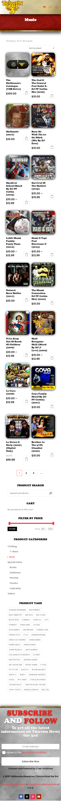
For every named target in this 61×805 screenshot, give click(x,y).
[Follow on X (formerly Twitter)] (27, 796)
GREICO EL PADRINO (17, 640)
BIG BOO (29, 615)
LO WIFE (36, 654)
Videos (11, 593)
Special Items (15, 562)
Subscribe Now (30, 761)
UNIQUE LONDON (31, 689)
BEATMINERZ (34, 610)
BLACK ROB (14, 619)
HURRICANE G (14, 644)
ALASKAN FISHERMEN (17, 610)
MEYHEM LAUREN (30, 659)
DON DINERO (14, 630)
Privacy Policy (35, 784)
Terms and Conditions (14, 784)
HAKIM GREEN (34, 640)
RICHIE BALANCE (39, 669)
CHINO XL (37, 619)
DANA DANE (25, 625)
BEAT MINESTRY (15, 615)
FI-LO (26, 635)
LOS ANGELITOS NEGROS (19, 654)
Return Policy (51, 784)
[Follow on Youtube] (38, 796)
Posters (14, 583)
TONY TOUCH (15, 689)
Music (12, 556)
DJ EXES (36, 625)
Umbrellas (15, 588)
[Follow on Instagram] (32, 796)
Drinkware (15, 572)
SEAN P (22, 674)
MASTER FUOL (14, 659)
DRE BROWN (28, 630)
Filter (12, 529)
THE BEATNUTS (15, 684)
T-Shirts (14, 551)
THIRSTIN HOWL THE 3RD (35, 684)
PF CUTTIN (13, 669)
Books (13, 567)
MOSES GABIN (31, 664)
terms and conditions (34, 752)
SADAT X (12, 674)
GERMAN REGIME (38, 635)
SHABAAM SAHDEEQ (37, 674)
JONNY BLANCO (15, 649)
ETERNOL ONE (42, 630)
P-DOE (43, 664)
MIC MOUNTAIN (15, 664)
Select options (26, 202)
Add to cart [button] (26, 93)
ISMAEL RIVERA (30, 644)
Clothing (12, 546)
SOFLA (11, 679)
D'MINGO (13, 625)
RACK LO (25, 669)
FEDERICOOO (14, 635)
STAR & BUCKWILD (38, 679)
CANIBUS (26, 619)
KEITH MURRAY (32, 649)
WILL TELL (45, 689)
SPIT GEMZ (22, 679)
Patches (14, 577)
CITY (46, 619)
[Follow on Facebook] (21, 796)
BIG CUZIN (40, 615)
